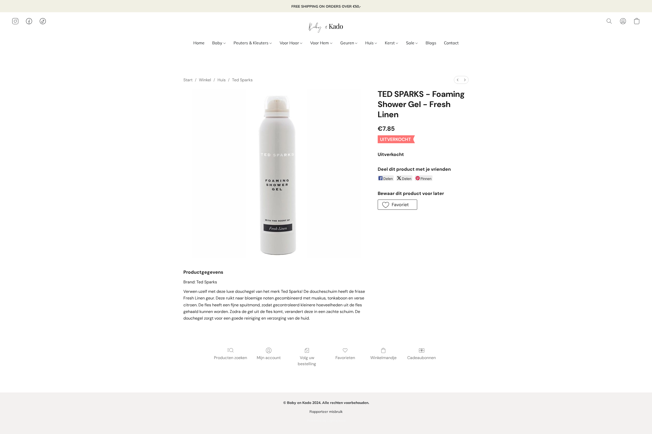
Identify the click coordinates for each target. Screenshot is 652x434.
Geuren (347, 42)
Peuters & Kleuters (251, 42)
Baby (217, 42)
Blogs (431, 42)
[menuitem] (457, 80)
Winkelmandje (383, 357)
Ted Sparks (242, 80)
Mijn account (269, 357)
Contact (451, 42)
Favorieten (345, 357)
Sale (410, 42)
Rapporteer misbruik (326, 411)
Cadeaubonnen (421, 357)
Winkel (205, 80)
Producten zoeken (230, 357)
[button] (326, 26)
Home (199, 42)
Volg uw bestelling (307, 360)
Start (188, 80)
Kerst (390, 42)
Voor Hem (320, 42)
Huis (370, 42)
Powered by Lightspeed (326, 420)
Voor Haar (290, 42)
